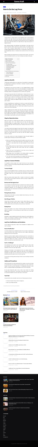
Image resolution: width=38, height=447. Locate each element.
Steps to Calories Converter (25, 291)
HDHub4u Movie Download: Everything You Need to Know (19, 340)
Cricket (4, 423)
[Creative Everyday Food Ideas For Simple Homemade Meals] (10, 317)
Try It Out (7, 76)
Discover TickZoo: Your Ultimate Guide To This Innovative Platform (20, 363)
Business (4, 420)
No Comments (20, 12)
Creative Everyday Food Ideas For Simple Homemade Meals (9, 325)
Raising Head (9, 68)
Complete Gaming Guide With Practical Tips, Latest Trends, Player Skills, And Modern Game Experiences (21, 380)
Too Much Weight (9, 64)
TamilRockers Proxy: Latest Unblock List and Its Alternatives (19, 368)
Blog (4, 306)
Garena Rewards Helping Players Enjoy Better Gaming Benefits (19, 384)
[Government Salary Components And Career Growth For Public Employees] (10, 301)
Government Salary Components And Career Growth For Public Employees (10, 309)
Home (4, 4)
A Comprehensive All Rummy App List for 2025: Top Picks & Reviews (21, 354)
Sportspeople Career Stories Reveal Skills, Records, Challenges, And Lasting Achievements (27, 309)
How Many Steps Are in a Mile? (12, 291)
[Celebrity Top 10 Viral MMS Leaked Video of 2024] (5, 346)
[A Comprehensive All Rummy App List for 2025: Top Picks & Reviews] (5, 355)
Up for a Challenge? (10, 73)
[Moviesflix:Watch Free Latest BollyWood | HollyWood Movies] (5, 351)
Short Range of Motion (10, 67)
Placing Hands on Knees (10, 66)
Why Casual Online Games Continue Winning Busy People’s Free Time (21, 389)
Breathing (8, 69)
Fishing (4, 426)
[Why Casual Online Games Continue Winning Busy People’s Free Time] (5, 390)
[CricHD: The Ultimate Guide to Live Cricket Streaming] (5, 360)
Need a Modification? (10, 72)
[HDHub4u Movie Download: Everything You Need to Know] (5, 341)
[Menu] (3, 1)
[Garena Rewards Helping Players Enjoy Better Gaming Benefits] (5, 385)
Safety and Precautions (9, 75)
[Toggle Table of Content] (18, 59)
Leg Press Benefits (9, 60)
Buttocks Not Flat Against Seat (11, 65)
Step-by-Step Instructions (10, 61)
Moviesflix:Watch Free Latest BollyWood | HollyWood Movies (19, 349)
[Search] (34, 1)
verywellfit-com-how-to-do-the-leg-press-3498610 (11, 285)
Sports (6, 4)
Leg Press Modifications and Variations (12, 71)
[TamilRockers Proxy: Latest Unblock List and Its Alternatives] (5, 369)
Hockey (4, 432)
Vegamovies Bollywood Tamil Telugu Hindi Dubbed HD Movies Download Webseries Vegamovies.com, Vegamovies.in (21, 336)
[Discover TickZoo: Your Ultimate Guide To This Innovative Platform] (5, 365)
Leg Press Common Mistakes (10, 62)
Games (4, 429)
